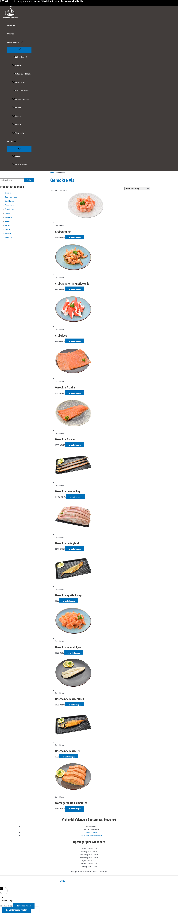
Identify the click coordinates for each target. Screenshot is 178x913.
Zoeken (29, 180)
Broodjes (18, 65)
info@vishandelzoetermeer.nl (91, 835)
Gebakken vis (20, 82)
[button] (21, 42)
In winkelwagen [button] (69, 601)
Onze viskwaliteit (13, 42)
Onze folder (11, 25)
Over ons (10, 142)
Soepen (18, 116)
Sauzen (7, 225)
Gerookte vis (9, 209)
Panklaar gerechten (22, 99)
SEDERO (62, 881)
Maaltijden (8, 217)
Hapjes (7, 213)
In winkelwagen (75, 237)
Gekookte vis (9, 205)
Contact (18, 156)
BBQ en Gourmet (21, 57)
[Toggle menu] (19, 49)
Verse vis (18, 125)
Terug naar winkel (24, 906)
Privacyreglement (21, 165)
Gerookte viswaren (22, 91)
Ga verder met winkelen (16, 910)
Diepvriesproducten (11, 197)
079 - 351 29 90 (91, 832)
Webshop (10, 34)
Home (52, 172)
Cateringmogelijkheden (23, 74)
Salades (18, 108)
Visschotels (19, 133)
